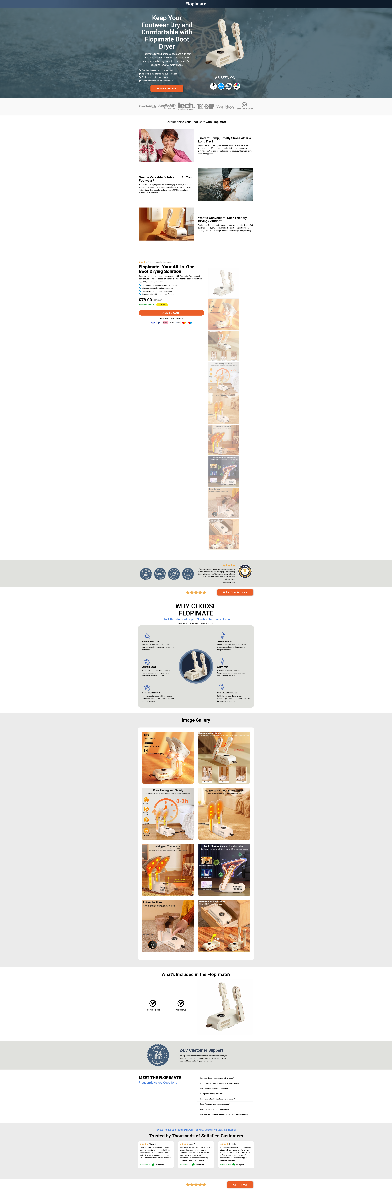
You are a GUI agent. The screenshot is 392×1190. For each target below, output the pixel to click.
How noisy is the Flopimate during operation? (217, 1099)
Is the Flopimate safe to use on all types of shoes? (219, 1083)
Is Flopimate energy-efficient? (211, 1094)
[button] (162, 304)
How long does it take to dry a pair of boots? (217, 1078)
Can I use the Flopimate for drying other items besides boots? (224, 1114)
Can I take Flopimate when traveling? (214, 1089)
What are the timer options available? (214, 1109)
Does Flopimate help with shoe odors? (215, 1104)
